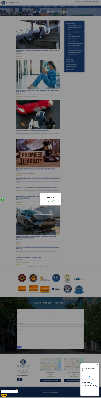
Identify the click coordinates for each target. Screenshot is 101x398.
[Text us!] (4, 395)
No (48, 201)
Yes (52, 201)
